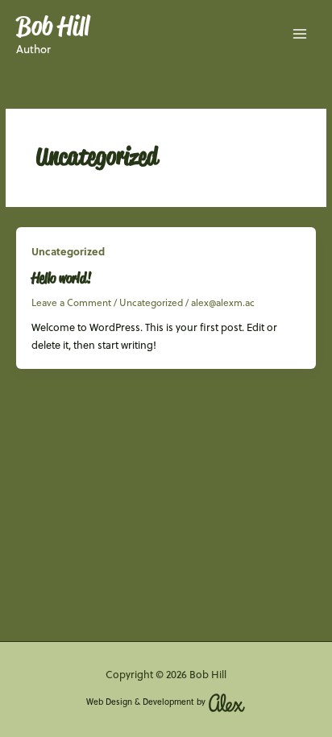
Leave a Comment (71, 302)
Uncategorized (68, 251)
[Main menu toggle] (300, 34)
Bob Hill (52, 25)
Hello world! (61, 277)
